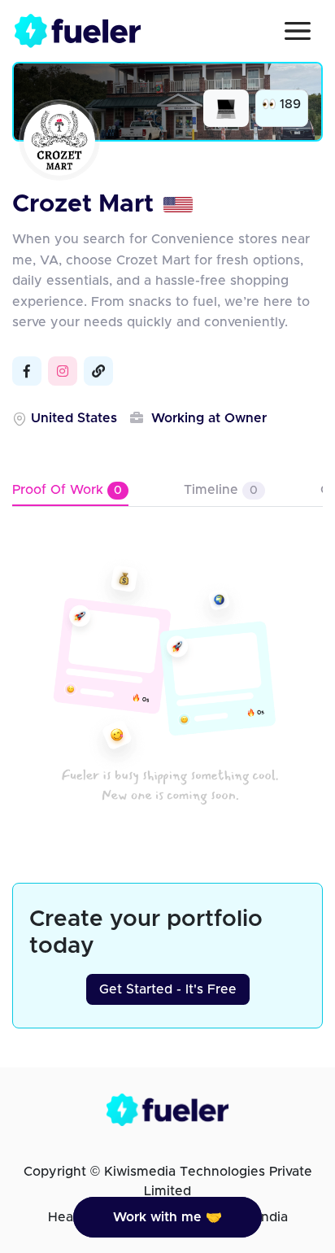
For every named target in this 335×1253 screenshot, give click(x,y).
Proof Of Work (67, 489)
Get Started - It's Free (168, 989)
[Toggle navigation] (297, 31)
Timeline (221, 489)
